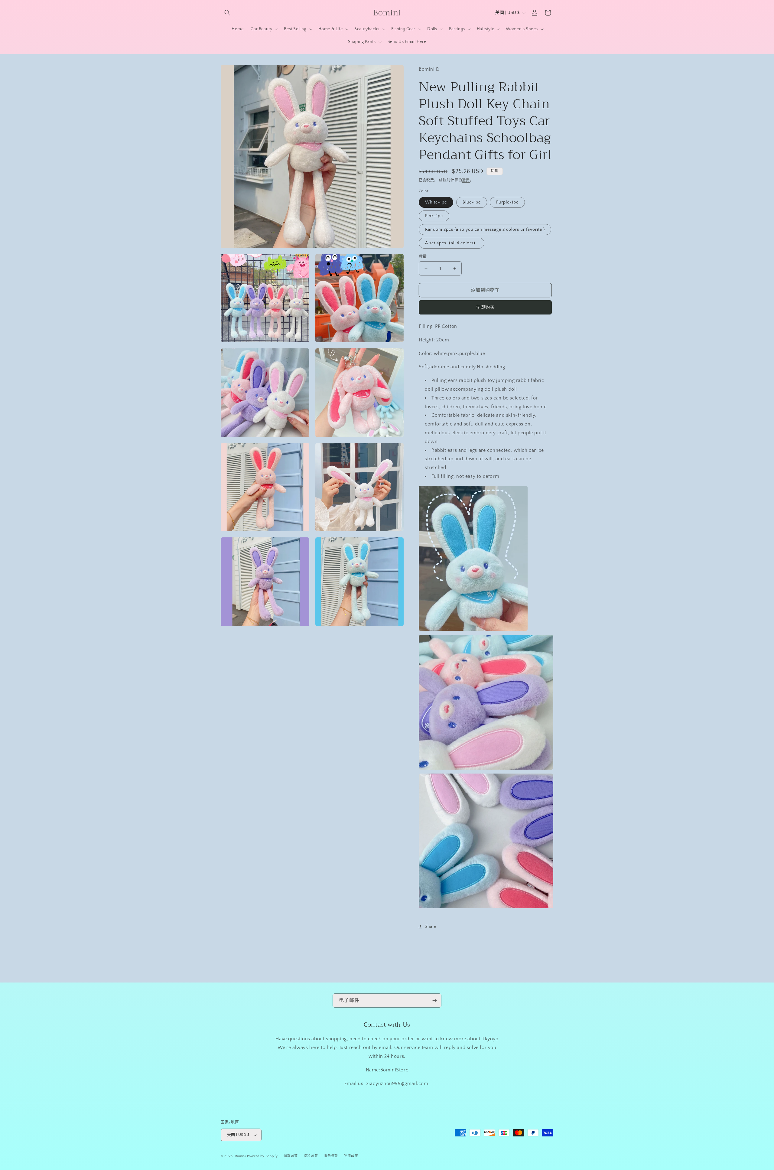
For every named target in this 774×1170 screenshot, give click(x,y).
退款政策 (291, 1156)
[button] (227, 12)
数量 (423, 256)
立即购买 (485, 307)
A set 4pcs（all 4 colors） (451, 243)
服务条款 (331, 1156)
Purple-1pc (507, 202)
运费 (466, 180)
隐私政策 (311, 1156)
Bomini (240, 1156)
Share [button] (430, 926)
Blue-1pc (472, 202)
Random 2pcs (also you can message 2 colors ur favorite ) (485, 229)
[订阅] (434, 1000)
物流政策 (351, 1156)
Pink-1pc (434, 215)
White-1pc (436, 202)
